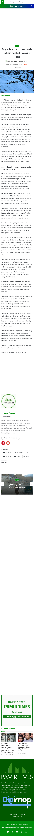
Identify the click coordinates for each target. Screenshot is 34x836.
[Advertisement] (17, 26)
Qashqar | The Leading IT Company (21, 827)
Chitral (17, 46)
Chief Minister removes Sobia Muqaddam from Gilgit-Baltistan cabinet (24, 747)
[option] (17, 484)
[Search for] (32, 7)
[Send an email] (16, 61)
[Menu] (2, 7)
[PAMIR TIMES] (17, 6)
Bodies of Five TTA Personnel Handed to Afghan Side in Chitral (17, 486)
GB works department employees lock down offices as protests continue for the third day (7, 748)
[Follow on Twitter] (14, 61)
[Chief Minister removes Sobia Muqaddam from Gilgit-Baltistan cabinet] (25, 737)
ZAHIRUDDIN (5, 95)
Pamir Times (10, 61)
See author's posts (10, 438)
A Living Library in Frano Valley (14, 2)
